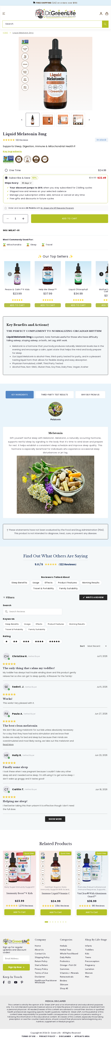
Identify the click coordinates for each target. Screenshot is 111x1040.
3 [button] (52, 922)
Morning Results (77, 624)
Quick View (29, 853)
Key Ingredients (20, 394)
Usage (27, 624)
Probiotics (65, 961)
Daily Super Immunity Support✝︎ (19, 887)
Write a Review (96, 598)
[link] (17, 274)
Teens (88, 957)
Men (87, 977)
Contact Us (40, 954)
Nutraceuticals (66, 977)
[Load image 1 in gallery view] (32, 120)
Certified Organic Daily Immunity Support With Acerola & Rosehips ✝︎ (56, 889)
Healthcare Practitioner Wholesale (46, 981)
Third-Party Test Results (54, 394)
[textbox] (32, 611)
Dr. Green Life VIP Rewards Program (57, 208)
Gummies (64, 969)
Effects (39, 624)
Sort (82, 646)
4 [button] (55, 922)
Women (89, 973)
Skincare (64, 984)
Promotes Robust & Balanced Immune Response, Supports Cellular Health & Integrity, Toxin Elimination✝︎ (92, 890)
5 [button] (58, 922)
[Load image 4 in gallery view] (78, 120)
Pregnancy (90, 965)
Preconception (92, 961)
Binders (63, 981)
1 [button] (46, 922)
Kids (87, 954)
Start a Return (41, 965)
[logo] (55, 13)
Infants (88, 946)
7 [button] (63, 922)
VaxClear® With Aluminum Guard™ (91, 895)
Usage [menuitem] (36, 582)
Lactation (89, 969)
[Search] (105, 24)
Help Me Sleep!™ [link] (48, 289)
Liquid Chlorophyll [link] (78, 289)
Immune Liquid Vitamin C (56, 893)
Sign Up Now (15, 967)
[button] (3, 13)
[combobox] (55, 24)
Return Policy (41, 961)
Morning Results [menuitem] (90, 582)
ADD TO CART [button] (17, 305)
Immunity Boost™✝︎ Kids (20, 893)
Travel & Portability (14, 629)
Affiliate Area (82, 1036)
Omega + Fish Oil (68, 965)
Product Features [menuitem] (67, 582)
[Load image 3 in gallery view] (63, 120)
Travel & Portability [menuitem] (43, 588)
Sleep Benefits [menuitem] (19, 582)
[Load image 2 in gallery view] (48, 120)
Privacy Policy (41, 969)
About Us (39, 950)
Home (5, 33)
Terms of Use (41, 973)
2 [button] (50, 922)
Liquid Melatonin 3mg (23, 33)
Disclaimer (40, 977)
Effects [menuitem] (49, 582)
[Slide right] (89, 120)
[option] (55, 411)
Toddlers (89, 950)
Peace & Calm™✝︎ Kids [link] (17, 289)
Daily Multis (65, 957)
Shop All (64, 988)
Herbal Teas (65, 950)
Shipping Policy (42, 957)
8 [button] (65, 922)
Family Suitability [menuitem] (68, 588)
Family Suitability (37, 629)
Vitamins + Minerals (69, 973)
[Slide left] (22, 120)
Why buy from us (90, 394)
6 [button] (60, 922)
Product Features (56, 624)
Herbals (63, 946)
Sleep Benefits (12, 624)
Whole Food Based (69, 954)
